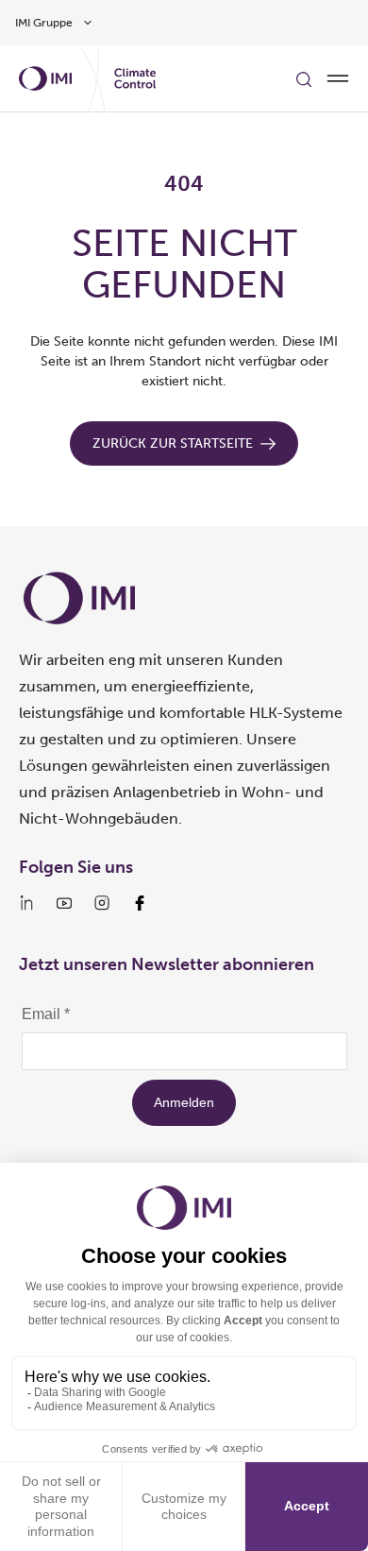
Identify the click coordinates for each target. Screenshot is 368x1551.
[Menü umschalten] (337, 78)
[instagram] (101, 903)
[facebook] (139, 903)
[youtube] (64, 903)
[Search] (303, 78)
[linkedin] (26, 903)
